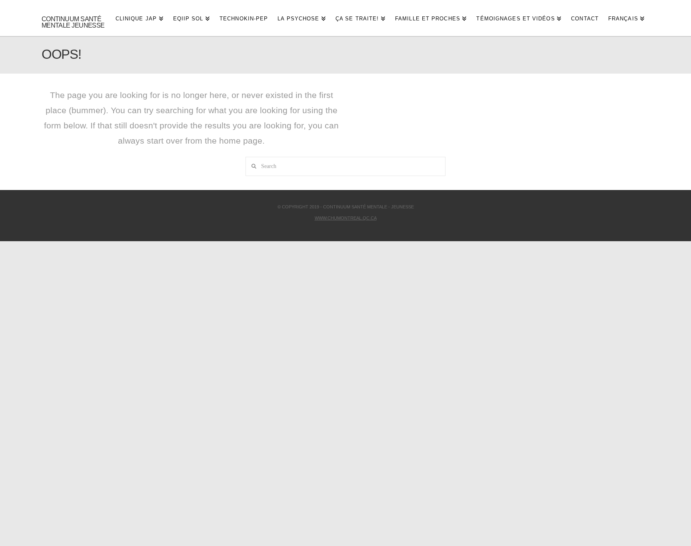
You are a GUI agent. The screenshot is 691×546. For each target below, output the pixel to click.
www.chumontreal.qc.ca (346, 218)
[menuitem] (626, 18)
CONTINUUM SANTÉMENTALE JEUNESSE (73, 22)
